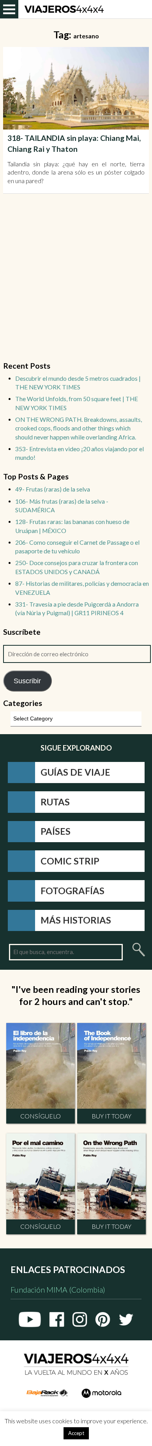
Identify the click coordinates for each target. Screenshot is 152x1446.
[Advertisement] (76, 282)
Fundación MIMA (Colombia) (58, 1289)
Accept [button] (76, 1433)
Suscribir (27, 681)
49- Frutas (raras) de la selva (52, 489)
